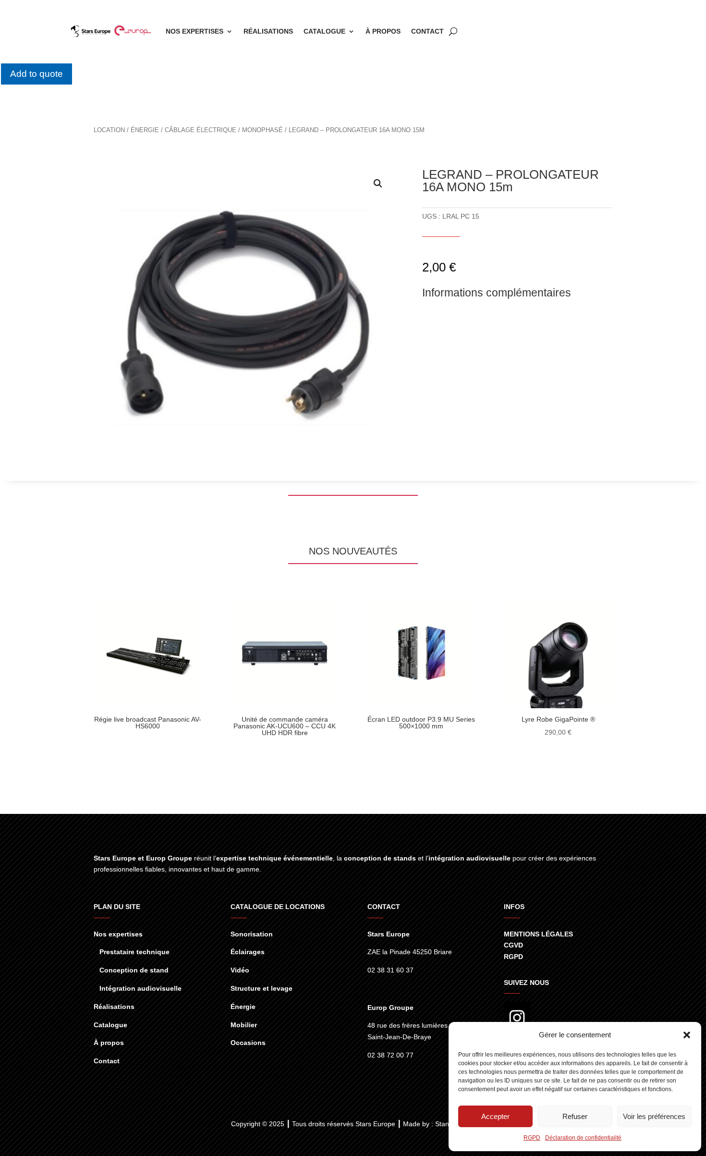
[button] (687, 1035)
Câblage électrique (200, 130)
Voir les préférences (654, 1116)
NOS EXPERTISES (194, 31)
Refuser (574, 1116)
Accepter (495, 1116)
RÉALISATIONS (268, 31)
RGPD (531, 1137)
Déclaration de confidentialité (583, 1137)
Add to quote (36, 74)
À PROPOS (383, 31)
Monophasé (262, 130)
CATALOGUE (324, 31)
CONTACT (427, 31)
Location (109, 130)
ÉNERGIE (145, 130)
